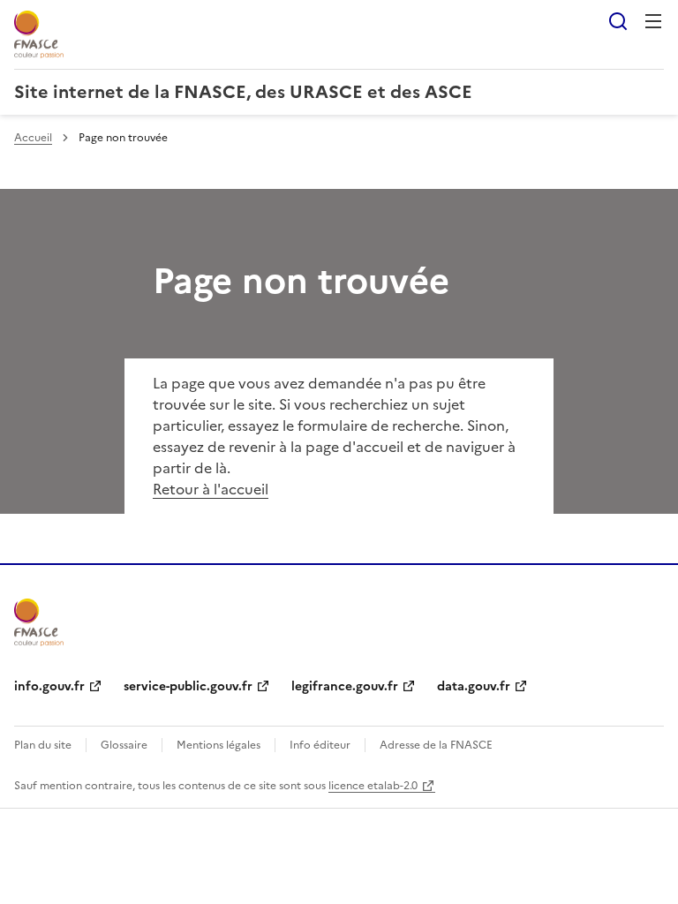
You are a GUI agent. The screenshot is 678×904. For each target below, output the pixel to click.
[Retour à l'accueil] (39, 622)
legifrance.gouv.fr (344, 686)
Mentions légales (218, 745)
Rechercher (618, 21)
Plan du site (43, 745)
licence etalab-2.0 (373, 786)
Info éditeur (320, 745)
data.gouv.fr (473, 686)
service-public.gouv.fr (188, 686)
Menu (653, 21)
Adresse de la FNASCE (436, 745)
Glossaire (124, 745)
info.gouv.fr (49, 686)
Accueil (33, 138)
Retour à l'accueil (210, 489)
